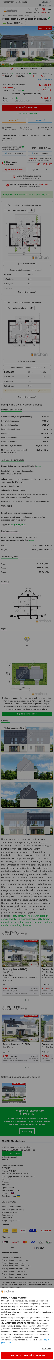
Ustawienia (46, 1348)
